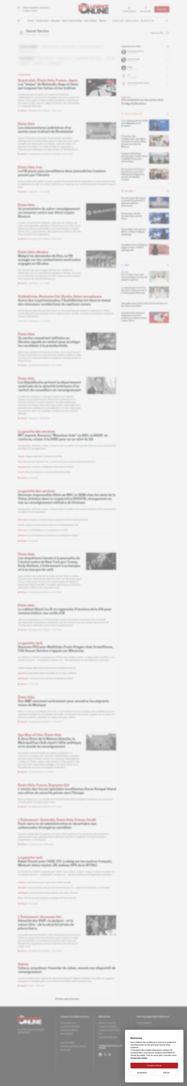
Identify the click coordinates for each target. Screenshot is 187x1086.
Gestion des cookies (138, 1058)
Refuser (166, 1073)
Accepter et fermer (154, 1065)
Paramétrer (142, 1073)
